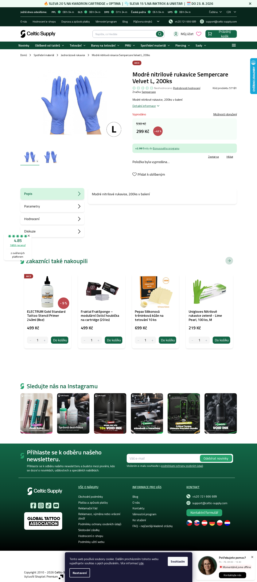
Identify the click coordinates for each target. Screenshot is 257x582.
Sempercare (149, 92)
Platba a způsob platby (93, 502)
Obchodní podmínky (90, 496)
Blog (125, 21)
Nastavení (80, 573)
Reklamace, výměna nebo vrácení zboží (99, 516)
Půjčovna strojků (142, 21)
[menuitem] (24, 45)
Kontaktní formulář (204, 512)
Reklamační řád (87, 508)
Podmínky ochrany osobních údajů (99, 524)
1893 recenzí (17, 245)
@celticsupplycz (48, 505)
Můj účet (187, 33)
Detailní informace (144, 106)
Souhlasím (178, 561)
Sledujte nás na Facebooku (33, 505)
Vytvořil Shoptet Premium (41, 576)
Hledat (160, 34)
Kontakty (138, 508)
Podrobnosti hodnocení (186, 88)
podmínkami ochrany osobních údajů (182, 466)
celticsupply (41, 505)
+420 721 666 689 (204, 496)
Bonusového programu (166, 148)
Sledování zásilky (89, 530)
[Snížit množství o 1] (30, 340)
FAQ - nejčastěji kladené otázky (152, 526)
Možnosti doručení (225, 114)
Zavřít (154, 157)
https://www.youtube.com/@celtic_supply (56, 505)
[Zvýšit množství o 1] (44, 340)
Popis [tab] (28, 193)
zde (141, 563)
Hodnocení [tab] (31, 218)
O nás (23, 21)
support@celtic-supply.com (209, 503)
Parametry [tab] (32, 206)
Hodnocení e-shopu (44, 21)
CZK (229, 12)
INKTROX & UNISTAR (167, 3)
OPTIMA (115, 3)
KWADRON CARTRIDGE (88, 3)
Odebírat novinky (216, 458)
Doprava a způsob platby (75, 21)
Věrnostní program (106, 21)
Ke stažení (139, 520)
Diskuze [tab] (30, 231)
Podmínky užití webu (91, 542)
